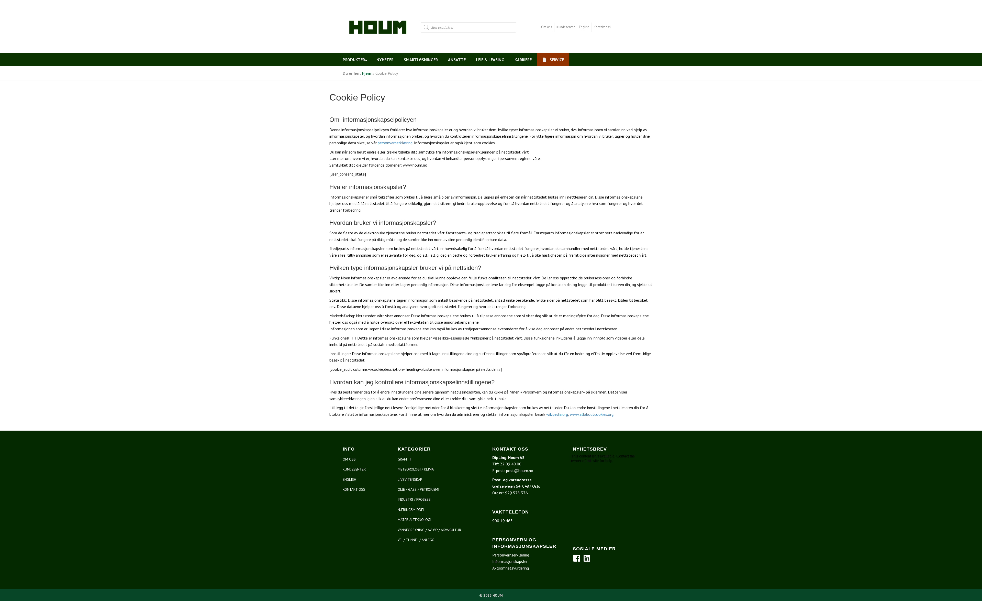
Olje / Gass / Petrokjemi (418, 489)
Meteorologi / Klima (416, 469)
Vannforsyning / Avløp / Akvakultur (429, 530)
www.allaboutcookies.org (591, 414)
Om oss (546, 27)
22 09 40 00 (510, 463)
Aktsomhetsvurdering (510, 568)
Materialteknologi (414, 519)
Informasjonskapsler (510, 561)
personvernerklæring (395, 142)
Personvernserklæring (510, 555)
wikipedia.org (556, 414)
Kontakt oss (602, 27)
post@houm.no (519, 470)
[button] (577, 558)
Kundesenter (565, 27)
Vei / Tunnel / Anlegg (416, 540)
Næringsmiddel (411, 509)
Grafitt (404, 459)
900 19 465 (502, 520)
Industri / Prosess (414, 499)
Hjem (366, 73)
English (584, 27)
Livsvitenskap (410, 479)
